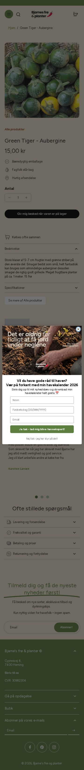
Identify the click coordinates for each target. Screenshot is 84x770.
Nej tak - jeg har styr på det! (42, 438)
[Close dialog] (78, 329)
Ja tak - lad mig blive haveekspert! (42, 429)
